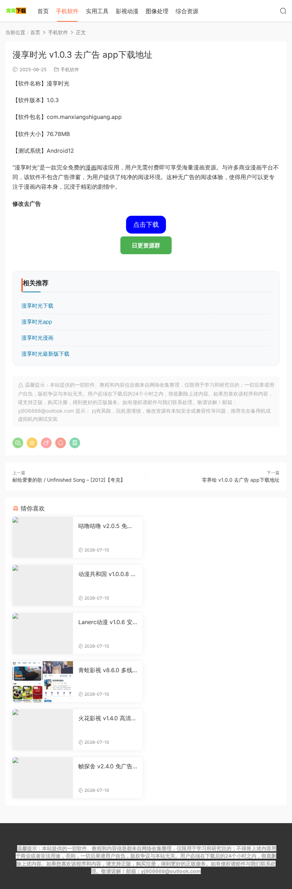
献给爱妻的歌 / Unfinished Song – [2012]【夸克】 (68, 480)
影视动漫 (127, 11)
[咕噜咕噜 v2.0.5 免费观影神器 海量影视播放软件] (42, 537)
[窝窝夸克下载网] (16, 10)
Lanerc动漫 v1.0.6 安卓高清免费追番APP (105, 622)
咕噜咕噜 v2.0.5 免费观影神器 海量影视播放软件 (107, 525)
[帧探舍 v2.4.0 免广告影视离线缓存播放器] (42, 777)
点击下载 (146, 224)
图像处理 (157, 11)
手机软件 (67, 11)
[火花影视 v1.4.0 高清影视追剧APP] (42, 729)
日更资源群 (146, 245)
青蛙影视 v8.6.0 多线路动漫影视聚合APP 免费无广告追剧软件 (107, 670)
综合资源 (187, 11)
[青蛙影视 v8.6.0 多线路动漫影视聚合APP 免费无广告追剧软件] (42, 681)
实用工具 (97, 11)
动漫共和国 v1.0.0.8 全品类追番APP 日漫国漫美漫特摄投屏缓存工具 (107, 573)
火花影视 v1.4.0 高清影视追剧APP (107, 718)
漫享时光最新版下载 (45, 353)
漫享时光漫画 (37, 337)
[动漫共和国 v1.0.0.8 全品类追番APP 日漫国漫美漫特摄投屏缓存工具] (42, 585)
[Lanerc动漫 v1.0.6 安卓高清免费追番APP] (42, 633)
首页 (43, 11)
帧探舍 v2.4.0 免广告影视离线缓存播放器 (105, 766)
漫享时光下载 (37, 305)
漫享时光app (36, 321)
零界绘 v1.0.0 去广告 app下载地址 (241, 480)
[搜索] (283, 10)
